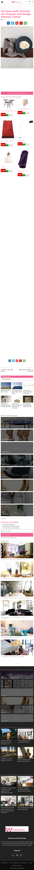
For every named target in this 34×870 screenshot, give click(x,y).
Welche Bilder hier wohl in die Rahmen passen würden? (14, 559)
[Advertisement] (17, 80)
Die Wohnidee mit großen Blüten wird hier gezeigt (13, 656)
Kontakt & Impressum (17, 865)
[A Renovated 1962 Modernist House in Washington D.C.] (8, 734)
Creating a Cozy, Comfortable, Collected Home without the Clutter (6, 405)
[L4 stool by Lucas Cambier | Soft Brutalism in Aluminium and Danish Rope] (17, 399)
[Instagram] (30, 2)
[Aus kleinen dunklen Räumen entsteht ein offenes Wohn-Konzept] (25, 781)
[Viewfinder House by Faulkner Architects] (8, 752)
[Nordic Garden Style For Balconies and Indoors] (25, 752)
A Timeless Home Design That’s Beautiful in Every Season (28, 392)
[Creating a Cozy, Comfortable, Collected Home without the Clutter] (6, 399)
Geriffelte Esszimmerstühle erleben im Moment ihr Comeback (16, 598)
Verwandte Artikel (6, 376)
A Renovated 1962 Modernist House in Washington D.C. (6, 742)
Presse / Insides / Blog (14, 863)
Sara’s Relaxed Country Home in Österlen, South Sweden (17, 392)
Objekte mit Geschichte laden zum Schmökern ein (13, 578)
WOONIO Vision (4, 863)
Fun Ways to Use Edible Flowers (7, 370)
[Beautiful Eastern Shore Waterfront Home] (6, 385)
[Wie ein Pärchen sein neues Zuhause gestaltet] (25, 801)
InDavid (30, 863)
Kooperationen (23, 863)
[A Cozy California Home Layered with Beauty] (25, 734)
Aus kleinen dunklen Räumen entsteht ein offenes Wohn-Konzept (24, 789)
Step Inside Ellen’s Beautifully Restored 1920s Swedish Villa (27, 405)
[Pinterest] (32, 2)
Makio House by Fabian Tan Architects (26, 370)
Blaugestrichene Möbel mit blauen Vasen (11, 637)
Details (10, 115)
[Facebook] (27, 2)
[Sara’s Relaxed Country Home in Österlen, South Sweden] (17, 385)
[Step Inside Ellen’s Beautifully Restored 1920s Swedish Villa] (28, 399)
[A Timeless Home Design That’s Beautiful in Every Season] (28, 385)
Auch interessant (6, 379)
